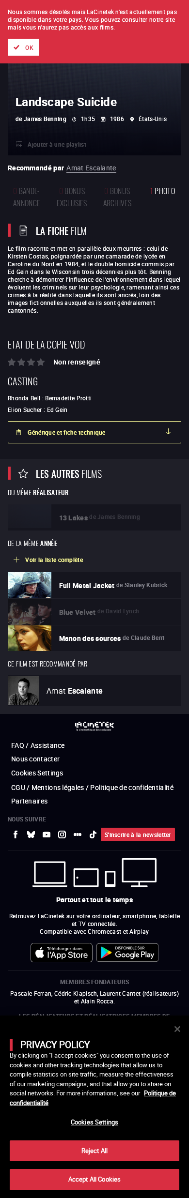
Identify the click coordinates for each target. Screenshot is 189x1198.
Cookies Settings (94, 1122)
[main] (94, 1107)
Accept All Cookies (94, 1179)
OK (29, 47)
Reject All (94, 1150)
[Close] (177, 1029)
